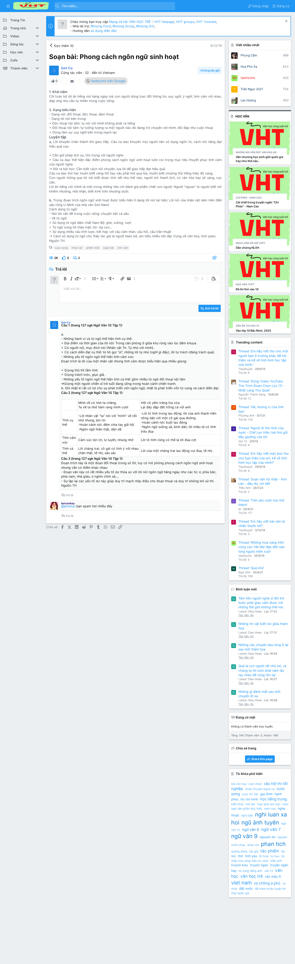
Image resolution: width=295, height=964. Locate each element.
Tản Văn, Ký (246, 615)
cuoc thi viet (250, 794)
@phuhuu (68, 506)
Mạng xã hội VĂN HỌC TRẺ (129, 22)
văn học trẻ (251, 876)
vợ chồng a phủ (267, 883)
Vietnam (109, 73)
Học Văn (242, 116)
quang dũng (239, 851)
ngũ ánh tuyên (260, 822)
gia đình (266, 794)
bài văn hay (239, 784)
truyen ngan (259, 865)
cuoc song (61, 247)
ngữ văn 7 (271, 829)
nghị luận (247, 815)
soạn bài (108, 247)
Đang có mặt (245, 717)
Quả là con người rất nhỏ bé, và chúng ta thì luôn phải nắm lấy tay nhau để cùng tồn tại (262, 670)
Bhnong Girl (145, 26)
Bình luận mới (246, 589)
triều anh (276, 860)
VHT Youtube (206, 22)
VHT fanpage (164, 22)
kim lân (250, 804)
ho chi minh (249, 799)
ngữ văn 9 (244, 836)
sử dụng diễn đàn (103, 31)
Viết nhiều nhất (247, 45)
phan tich (273, 844)
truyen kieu (239, 865)
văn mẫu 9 (273, 876)
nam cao (270, 808)
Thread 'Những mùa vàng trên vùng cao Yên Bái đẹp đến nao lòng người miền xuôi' (261, 546)
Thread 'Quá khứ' (251, 568)
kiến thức (237, 804)
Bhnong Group (123, 26)
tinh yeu (251, 856)
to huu (275, 856)
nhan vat (77, 247)
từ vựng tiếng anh (250, 870)
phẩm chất (92, 247)
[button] (8, 6)
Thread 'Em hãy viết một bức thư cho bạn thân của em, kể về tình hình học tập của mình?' (263, 458)
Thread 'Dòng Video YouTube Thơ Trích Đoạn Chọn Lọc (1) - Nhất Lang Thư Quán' (261, 385)
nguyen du (267, 837)
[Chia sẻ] (215, 258)
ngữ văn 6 (250, 829)
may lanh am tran (268, 804)
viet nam (241, 882)
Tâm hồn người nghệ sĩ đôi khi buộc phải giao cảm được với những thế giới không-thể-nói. (261, 602)
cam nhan (255, 784)
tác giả (253, 851)
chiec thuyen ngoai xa (260, 789)
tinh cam (122, 247)
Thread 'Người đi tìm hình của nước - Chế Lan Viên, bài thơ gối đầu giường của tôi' (263, 432)
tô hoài (264, 856)
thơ (240, 856)
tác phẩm (269, 850)
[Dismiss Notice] (286, 21)
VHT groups (185, 22)
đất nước (246, 889)
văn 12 (268, 870)
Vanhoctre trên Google (108, 81)
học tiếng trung (273, 799)
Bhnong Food (101, 26)
